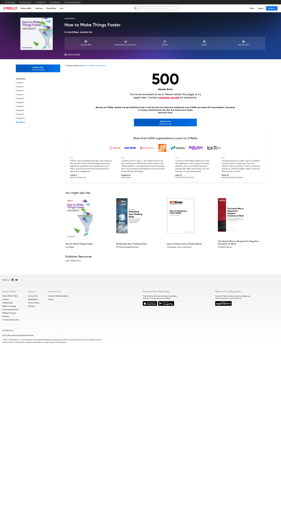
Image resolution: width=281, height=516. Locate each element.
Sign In (260, 8)
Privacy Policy (33, 303)
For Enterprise (10, 2)
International (54, 291)
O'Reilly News (7, 303)
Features (38, 8)
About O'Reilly (9, 291)
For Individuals (55, 2)
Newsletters (33, 299)
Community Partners (10, 309)
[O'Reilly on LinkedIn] (12, 280)
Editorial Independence (34, 342)
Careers (5, 299)
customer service (169, 97)
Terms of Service (8, 342)
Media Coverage (9, 306)
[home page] (10, 8)
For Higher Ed (40, 2)
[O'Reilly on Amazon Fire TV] (223, 305)
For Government (25, 2)
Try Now (271, 8)
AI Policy (31, 306)
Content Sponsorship (10, 320)
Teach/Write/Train (9, 296)
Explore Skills (26, 8)
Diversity (5, 316)
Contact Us (32, 296)
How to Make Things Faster (94, 65)
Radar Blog (51, 8)
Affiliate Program (9, 313)
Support (32, 291)
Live (61, 8)
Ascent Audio (243, 45)
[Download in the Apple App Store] (150, 305)
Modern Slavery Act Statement (55, 342)
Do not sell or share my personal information (17, 335)
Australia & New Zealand (58, 296)
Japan (50, 299)
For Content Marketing (72, 2)
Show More (20, 122)
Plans (252, 8)
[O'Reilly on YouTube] (16, 280)
